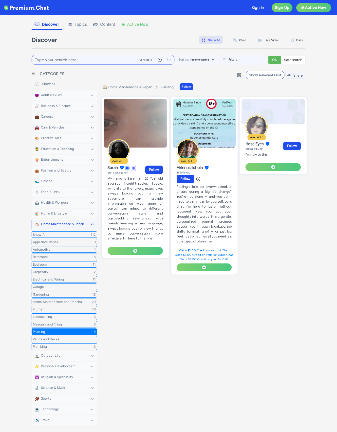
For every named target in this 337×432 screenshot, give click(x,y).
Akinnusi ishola (190, 167)
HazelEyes (255, 144)
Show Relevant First (265, 75)
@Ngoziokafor (118, 172)
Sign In (257, 7)
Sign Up (282, 7)
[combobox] (243, 60)
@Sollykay (183, 172)
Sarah (113, 167)
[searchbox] (251, 59)
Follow (186, 86)
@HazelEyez (254, 149)
